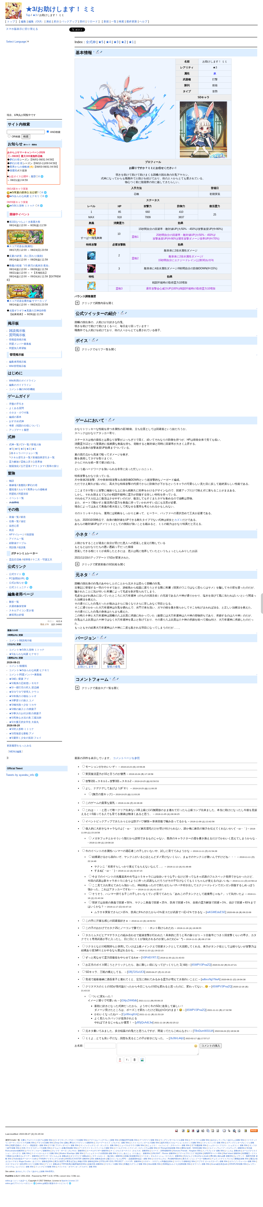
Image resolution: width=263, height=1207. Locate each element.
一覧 (114, 21)
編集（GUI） (36, 21)
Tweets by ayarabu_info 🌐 (22, 774)
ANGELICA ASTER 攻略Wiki (77, 1159)
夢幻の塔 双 (16, 163)
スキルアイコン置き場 (21, 610)
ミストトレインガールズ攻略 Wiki (145, 1143)
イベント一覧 (16, 498)
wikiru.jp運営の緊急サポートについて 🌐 (54, 1183)
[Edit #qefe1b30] (93, 340)
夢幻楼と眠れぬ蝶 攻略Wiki (221, 1156)
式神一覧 (14, 444)
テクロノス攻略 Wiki (113, 1164)
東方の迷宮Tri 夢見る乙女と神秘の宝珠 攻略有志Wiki (76, 1161)
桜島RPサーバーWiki (213, 1153)
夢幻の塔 (15, 159)
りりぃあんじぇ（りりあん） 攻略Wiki (134, 1153)
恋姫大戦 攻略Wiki (95, 1164)
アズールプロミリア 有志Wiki (190, 1153)
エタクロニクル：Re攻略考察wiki (167, 1159)
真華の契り (53, 466)
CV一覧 (25, 444)
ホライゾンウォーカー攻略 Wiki (242, 1161)
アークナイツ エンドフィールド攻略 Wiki (96, 1148)
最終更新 (131, 21)
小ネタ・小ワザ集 (19, 412)
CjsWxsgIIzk (130, 1014)
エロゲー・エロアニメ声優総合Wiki (158, 1161)
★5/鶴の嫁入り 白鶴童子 (22, 709)
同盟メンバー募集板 (20, 343)
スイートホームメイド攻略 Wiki (45, 1153)
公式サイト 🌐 (17, 574)
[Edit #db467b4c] (114, 679)
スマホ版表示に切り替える (22, 28)
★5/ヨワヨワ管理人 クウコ (24, 691)
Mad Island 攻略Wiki (232, 1153)
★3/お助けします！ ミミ (61, 9)
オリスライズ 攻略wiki (79, 1156)
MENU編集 (15, 751)
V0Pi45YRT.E (150, 957)
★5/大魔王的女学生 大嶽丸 (24, 722)
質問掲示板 (17, 335)
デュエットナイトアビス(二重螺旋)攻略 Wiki (230, 1159)
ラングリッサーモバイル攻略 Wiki (174, 1140)
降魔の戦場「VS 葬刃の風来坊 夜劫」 (30, 265)
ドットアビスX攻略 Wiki (45, 1167)
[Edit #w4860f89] (98, 52)
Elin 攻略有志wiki (98, 1159)
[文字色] (120, 1059)
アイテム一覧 (16, 538)
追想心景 (14, 525)
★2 (28, 448)
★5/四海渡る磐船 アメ (21, 733)
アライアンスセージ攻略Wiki (38, 1151)
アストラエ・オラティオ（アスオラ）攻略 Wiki (77, 1167)
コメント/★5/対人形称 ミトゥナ (26, 649)
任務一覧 (14, 521)
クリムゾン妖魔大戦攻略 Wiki (65, 1148)
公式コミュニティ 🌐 (20, 587)
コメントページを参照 (126, 758)
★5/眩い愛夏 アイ (19, 678)
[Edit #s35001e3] (93, 534)
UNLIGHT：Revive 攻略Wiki (164, 1153)
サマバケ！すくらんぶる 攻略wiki (55, 1156)
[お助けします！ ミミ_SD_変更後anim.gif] (203, 129)
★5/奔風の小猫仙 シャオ (22, 696)
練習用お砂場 (16, 614)
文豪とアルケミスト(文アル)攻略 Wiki (36, 1140)
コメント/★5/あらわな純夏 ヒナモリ (29, 670)
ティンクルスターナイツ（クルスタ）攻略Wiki (130, 1151)
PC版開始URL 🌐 (19, 578)
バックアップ (69, 21)
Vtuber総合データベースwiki (25, 1159)
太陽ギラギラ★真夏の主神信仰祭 (27, 310)
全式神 (91, 42)
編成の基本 (15, 417)
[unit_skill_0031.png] (91, 268)
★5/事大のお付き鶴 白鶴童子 (25, 713)
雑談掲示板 (17, 330)
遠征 (23, 521)
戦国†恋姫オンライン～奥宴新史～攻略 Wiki (29, 1145)
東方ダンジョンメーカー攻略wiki (196, 1159)
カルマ (22, 489)
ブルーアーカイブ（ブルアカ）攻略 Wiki (112, 1143)
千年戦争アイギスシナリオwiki (51, 1159)
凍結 (48, 21)
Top (28, 15)
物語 (11, 480)
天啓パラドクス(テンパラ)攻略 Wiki (36, 1148)
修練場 (12, 485)
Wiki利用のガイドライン (22, 380)
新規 (106, 21)
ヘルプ (143, 21)
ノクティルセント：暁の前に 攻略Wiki (107, 1156)
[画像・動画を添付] (142, 1059)
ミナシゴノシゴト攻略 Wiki (213, 1143)
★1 (34, 448)
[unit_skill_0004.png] (91, 255)
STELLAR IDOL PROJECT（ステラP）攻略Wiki (120, 1161)
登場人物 (36, 444)
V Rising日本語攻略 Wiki (169, 1148)
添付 (82, 21)
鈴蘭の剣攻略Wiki (132, 1156)
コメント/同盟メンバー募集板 (25, 674)
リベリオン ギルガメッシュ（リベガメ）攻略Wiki (161, 1156)
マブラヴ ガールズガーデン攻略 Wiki (212, 1161)
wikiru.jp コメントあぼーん (16, 1181)
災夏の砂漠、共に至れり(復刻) (26, 256)
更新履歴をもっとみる (19, 745)
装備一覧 (14, 517)
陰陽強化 (14, 466)
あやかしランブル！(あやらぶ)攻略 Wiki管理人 (35, 1171)
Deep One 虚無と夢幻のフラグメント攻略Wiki (74, 1143)
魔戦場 (12, 489)
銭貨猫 (30, 534)
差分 (56, 21)
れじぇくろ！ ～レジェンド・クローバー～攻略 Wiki (168, 1145)
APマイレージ (17, 534)
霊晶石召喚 (15, 559)
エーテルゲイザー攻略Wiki (98, 1151)
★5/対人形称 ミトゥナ (22, 205)
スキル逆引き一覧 (21, 457)
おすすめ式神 (16, 421)
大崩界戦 (14, 502)
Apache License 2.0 (69, 1181)
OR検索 (15, 136)
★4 (17, 448)
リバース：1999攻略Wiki (161, 1151)
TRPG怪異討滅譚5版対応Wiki (73, 1164)
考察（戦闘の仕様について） (25, 425)
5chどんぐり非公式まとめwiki (196, 1156)
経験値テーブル (17, 543)
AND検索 (55, 132)
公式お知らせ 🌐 (18, 582)
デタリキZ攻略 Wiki (45, 1143)
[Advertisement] (37, 84)
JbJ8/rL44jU (177, 1038)
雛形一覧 (14, 601)
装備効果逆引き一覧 (43, 457)
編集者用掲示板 (17, 361)
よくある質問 (16, 408)
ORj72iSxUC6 (136, 971)
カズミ (178, 519)
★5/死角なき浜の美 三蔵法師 (25, 717)
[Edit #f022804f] (102, 637)
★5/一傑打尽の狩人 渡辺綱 (24, 687)
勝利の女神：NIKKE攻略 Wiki (193, 1148)
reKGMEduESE (216, 912)
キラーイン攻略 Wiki (201, 1164)
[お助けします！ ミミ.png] (125, 108)
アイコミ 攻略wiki (52, 1164)
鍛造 (23, 517)
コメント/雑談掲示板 (20, 640)
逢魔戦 (13, 170)
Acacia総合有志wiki (219, 1164)
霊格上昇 (26, 461)
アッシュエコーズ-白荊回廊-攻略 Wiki (101, 1153)
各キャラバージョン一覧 (24, 453)
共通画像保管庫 (17, 606)
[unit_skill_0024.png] (91, 231)
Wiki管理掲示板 (17, 366)
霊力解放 (14, 461)
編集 (23, 21)
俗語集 (22, 547)
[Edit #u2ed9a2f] (110, 420)
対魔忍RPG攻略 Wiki (129, 1140)
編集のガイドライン (20, 385)
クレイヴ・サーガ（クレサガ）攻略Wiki (68, 1151)
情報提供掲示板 (17, 339)
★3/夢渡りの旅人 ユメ (21, 700)
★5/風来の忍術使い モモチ (24, 683)
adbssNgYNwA (211, 979)
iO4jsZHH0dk (129, 1000)
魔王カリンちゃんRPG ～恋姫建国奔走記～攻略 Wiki (129, 1159)
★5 (11, 448)
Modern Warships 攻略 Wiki (71, 1153)
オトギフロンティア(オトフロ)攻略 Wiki (70, 1140)
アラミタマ (38, 466)
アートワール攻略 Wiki (199, 1140)
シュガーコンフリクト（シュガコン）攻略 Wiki (228, 1145)
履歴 (33, 176)
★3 (35, 15)
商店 (11, 530)
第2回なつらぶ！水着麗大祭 (24, 221)
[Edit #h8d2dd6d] (122, 313)
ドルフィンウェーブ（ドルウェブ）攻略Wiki (226, 1148)
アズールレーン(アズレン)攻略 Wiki (104, 1140)
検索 (121, 21)
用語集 (12, 547)
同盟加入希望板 (17, 348)
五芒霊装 (26, 466)
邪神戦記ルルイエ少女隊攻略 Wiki (177, 1164)
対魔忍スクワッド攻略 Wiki (135, 1164)
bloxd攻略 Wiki (154, 1164)
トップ (11, 21)
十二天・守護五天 (42, 559)
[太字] (135, 1059)
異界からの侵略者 (19, 166)
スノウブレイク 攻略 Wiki (213, 1151)
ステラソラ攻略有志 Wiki (184, 1161)
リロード (92, 21)
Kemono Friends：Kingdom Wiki (187, 1151)
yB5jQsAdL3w (144, 1022)
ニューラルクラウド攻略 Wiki (132, 1145)
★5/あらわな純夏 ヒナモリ (24, 196)
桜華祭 (27, 559)
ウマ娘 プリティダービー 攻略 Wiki (64, 1145)
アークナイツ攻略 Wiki (149, 1140)
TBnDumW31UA (203, 1030)
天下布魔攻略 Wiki (199, 1145)
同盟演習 (23, 493)
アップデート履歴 (19, 429)
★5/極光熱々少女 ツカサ (22, 704)
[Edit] (101, 52)
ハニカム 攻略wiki (233, 1151)
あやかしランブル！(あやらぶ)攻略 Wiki (227, 1140)
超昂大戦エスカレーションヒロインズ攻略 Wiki (180, 1143)
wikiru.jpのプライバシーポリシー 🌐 (20, 1183)
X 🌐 (41, 176)
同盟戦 (12, 493)
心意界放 (37, 461)
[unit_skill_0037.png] (91, 285)
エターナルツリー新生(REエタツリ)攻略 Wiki (24, 1164)
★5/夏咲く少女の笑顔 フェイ (25, 737)
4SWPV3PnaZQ (201, 964)
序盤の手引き (16, 403)
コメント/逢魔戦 (18, 666)
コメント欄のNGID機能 (22, 389)
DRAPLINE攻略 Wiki (238, 1164)
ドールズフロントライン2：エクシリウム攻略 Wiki (136, 1148)
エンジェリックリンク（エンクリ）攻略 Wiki (99, 1145)
